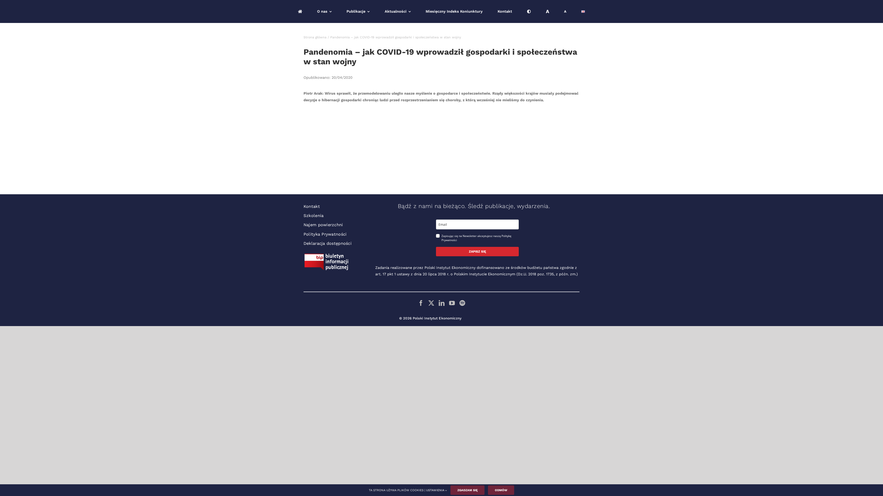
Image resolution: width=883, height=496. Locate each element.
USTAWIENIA (435, 490)
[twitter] (431, 303)
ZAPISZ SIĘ (477, 251)
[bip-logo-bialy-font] (327, 255)
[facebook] (421, 303)
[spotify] (462, 303)
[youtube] (452, 303)
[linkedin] (441, 303)
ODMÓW (501, 490)
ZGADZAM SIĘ (467, 490)
